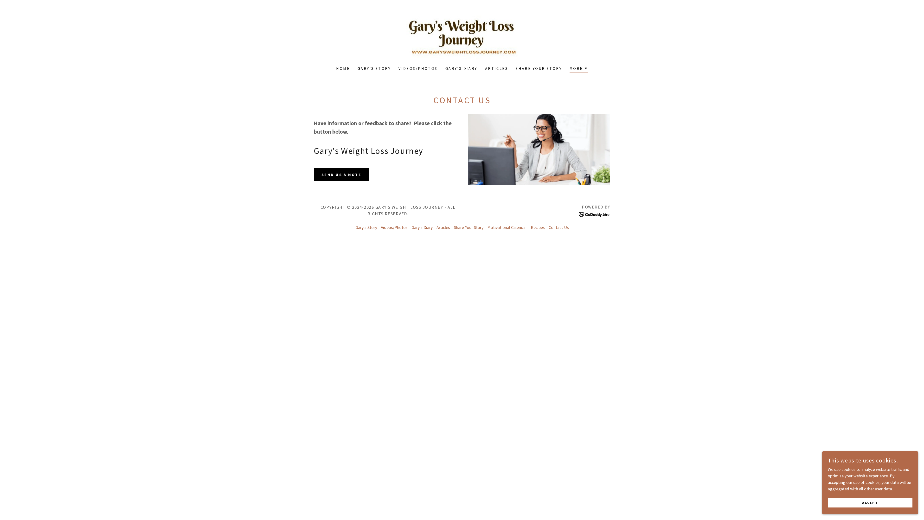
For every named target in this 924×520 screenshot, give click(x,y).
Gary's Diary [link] (461, 68)
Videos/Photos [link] (418, 68)
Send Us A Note (341, 174)
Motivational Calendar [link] (507, 227)
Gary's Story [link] (374, 68)
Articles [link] (496, 68)
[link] (462, 36)
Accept (870, 502)
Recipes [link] (538, 227)
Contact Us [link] (559, 227)
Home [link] (343, 68)
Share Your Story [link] (539, 68)
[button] (579, 68)
